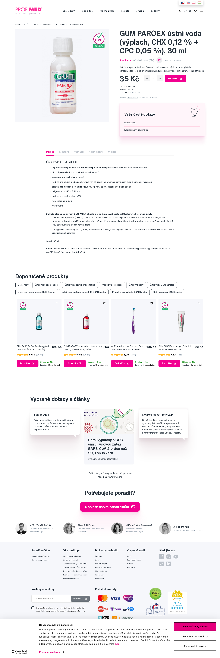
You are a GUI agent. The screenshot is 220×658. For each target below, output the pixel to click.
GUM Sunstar (132, 98)
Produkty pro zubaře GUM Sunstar (129, 292)
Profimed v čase (134, 560)
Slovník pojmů (101, 564)
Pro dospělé (60, 24)
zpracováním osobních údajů (60, 611)
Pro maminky (107, 11)
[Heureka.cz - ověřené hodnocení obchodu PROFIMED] (177, 602)
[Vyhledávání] (180, 11)
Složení (64, 151)
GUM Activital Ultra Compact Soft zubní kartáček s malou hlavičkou (127, 348)
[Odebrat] (147, 78)
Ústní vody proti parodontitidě (80, 285)
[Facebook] (161, 556)
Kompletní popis (196, 71)
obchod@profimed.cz (40, 556)
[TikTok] (161, 564)
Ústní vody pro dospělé (47, 285)
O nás (129, 556)
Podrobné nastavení (49, 652)
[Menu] (202, 11)
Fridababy (99, 575)
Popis (50, 151)
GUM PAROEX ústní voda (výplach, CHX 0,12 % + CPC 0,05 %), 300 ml (80, 348)
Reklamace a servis (103, 567)
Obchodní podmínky (72, 556)
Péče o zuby (68, 11)
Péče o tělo (87, 11)
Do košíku (173, 79)
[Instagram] (168, 556)
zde (117, 644)
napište (118, 477)
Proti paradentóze (76, 24)
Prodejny (155, 11)
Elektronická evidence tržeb (75, 571)
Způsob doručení (70, 560)
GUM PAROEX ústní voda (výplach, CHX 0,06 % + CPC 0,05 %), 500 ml (33, 348)
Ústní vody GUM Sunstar (162, 285)
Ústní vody (47, 24)
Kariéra (130, 564)
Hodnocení (95, 151)
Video (112, 151)
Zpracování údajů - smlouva (75, 564)
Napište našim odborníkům (107, 507)
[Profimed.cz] (28, 11)
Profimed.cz (20, 24)
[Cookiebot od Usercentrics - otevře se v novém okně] (19, 652)
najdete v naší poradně (120, 473)
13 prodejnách (133, 92)
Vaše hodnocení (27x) (143, 60)
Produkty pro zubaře (111, 285)
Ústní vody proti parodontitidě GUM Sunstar (84, 292)
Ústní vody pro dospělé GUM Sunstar (36, 292)
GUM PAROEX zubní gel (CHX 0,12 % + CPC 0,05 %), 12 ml (174, 348)
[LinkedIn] (168, 564)
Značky (98, 560)
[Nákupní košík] (196, 11)
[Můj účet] (190, 11)
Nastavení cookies (71, 578)
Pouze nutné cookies (195, 646)
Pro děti (124, 11)
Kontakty (131, 567)
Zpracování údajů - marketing (75, 567)
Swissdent (99, 578)
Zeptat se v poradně (39, 560)
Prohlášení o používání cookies (76, 575)
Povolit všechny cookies (195, 626)
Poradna (139, 11)
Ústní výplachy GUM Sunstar (167, 292)
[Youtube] (175, 556)
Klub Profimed (101, 571)
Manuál (79, 151)
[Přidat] (160, 78)
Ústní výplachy (136, 285)
